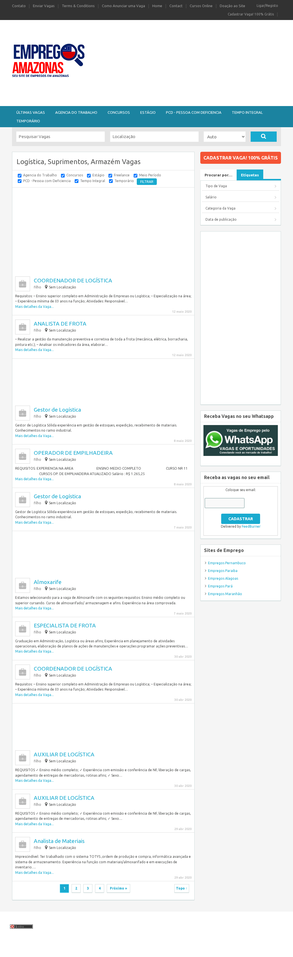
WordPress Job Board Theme (161, 950)
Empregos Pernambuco (227, 563)
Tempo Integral (247, 112)
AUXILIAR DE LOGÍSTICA (64, 754)
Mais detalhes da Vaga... (34, 306)
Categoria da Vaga (220, 208)
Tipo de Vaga (216, 186)
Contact (176, 6)
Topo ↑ (181, 888)
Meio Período (150, 175)
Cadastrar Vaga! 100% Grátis (251, 14)
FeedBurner (251, 526)
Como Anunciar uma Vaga (123, 6)
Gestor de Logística (57, 409)
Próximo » (118, 888)
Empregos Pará (220, 586)
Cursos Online (201, 6)
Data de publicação (221, 219)
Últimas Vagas (30, 112)
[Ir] (264, 136)
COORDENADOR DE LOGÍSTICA (73, 280)
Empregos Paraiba (222, 571)
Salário (211, 197)
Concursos (119, 112)
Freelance (122, 175)
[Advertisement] (191, 62)
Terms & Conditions (78, 6)
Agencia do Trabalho (76, 112)
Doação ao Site (232, 6)
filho (37, 287)
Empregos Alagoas (223, 578)
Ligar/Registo (267, 5)
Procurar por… (218, 175)
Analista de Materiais (59, 841)
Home (157, 6)
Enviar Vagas (44, 6)
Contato (19, 6)
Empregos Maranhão (225, 594)
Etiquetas (250, 175)
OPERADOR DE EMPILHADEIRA (73, 453)
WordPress (222, 950)
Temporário (28, 121)
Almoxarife (48, 582)
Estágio (148, 112)
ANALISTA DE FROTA (60, 323)
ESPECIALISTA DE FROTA (65, 625)
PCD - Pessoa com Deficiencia (193, 112)
